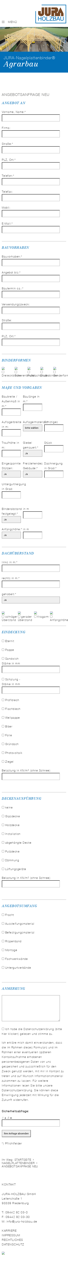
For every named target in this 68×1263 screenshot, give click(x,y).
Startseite (23, 1159)
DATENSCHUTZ (13, 1244)
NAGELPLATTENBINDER (18, 1163)
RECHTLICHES (12, 1240)
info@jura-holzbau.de (22, 1221)
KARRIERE (9, 1230)
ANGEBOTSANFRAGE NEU (20, 1166)
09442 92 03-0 (16, 1212)
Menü (12, 22)
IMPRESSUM (11, 1235)
